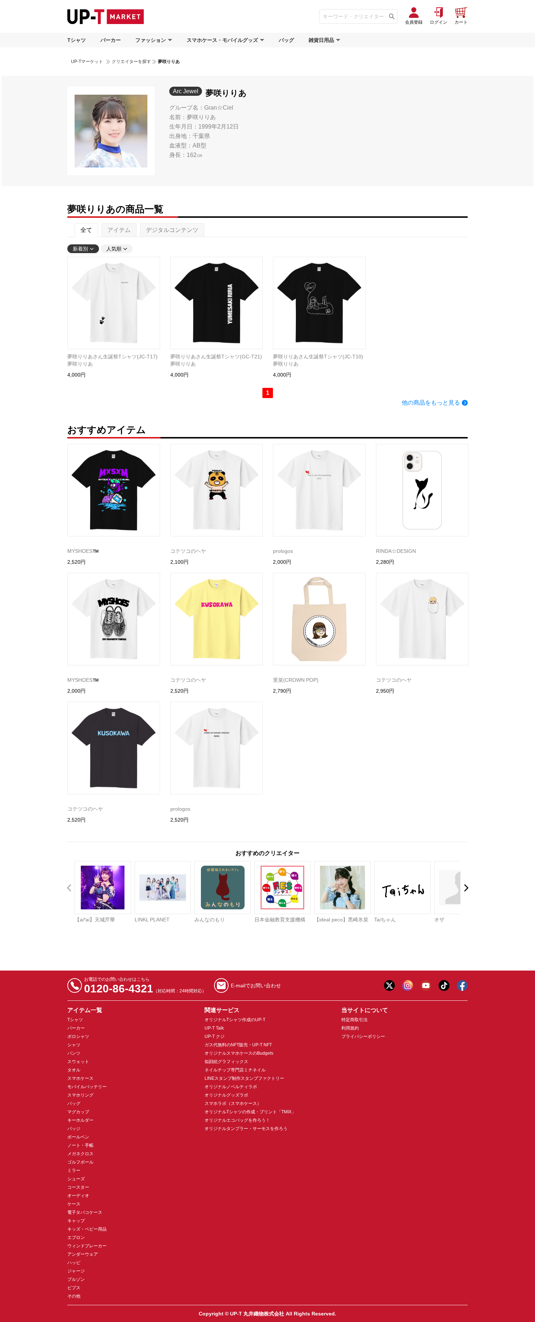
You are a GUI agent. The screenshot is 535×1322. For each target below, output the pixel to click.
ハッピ (73, 1262)
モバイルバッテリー (87, 1086)
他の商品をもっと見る (431, 403)
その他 (73, 1296)
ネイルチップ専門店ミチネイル (235, 1070)
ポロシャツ (78, 1036)
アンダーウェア (82, 1254)
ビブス (73, 1287)
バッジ (73, 1128)
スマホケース (80, 1078)
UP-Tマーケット (87, 61)
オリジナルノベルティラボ (231, 1086)
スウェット (78, 1061)
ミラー (73, 1170)
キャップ (76, 1220)
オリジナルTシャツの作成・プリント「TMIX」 (250, 1111)
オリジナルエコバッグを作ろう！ (237, 1120)
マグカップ (78, 1111)
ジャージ (76, 1271)
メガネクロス (80, 1153)
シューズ (76, 1178)
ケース (73, 1204)
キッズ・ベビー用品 (87, 1229)
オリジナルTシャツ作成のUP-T (235, 1019)
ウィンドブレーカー (87, 1245)
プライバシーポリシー (363, 1036)
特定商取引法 (354, 1019)
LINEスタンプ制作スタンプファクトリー (244, 1078)
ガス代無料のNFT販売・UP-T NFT (238, 1044)
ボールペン (78, 1137)
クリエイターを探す (131, 61)
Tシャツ (76, 40)
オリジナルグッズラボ (226, 1095)
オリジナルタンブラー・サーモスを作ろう (246, 1128)
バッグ (286, 40)
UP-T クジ (215, 1036)
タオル (73, 1070)
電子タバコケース (84, 1212)
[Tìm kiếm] (392, 16)
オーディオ (78, 1195)
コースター (78, 1187)
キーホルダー (80, 1120)
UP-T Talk (214, 1028)
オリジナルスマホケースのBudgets (239, 1053)
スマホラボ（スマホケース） (233, 1103)
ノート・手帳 (80, 1145)
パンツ (73, 1053)
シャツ (73, 1044)
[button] (466, 888)
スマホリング (80, 1095)
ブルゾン (76, 1279)
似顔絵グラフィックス (226, 1061)
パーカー (110, 40)
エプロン (76, 1237)
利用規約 (350, 1028)
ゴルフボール (80, 1162)
